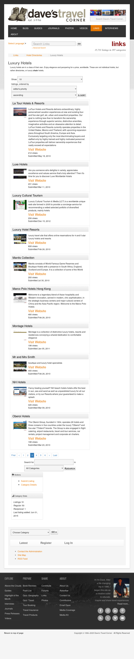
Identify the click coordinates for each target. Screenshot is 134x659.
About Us (64, 585)
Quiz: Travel (28, 600)
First (13, 455)
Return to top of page (13, 633)
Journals (9, 608)
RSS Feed (22, 558)
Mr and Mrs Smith (24, 357)
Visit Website (37, 149)
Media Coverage (67, 610)
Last (55, 455)
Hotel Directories (34, 55)
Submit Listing (27, 480)
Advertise (64, 590)
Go (79, 43)
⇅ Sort (82, 95)
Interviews (9, 603)
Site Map (22, 555)
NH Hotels (19, 382)
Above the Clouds (13, 585)
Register (46, 543)
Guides (8, 590)
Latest (23, 543)
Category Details (29, 484)
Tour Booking (29, 605)
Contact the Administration (30, 551)
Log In (68, 543)
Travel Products (30, 614)
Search (71, 468)
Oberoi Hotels (21, 416)
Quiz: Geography (31, 595)
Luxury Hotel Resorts (26, 229)
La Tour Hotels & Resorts (28, 103)
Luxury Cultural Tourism (28, 195)
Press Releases (12, 613)
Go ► (54, 531)
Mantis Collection (23, 257)
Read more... (123, 603)
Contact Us (65, 595)
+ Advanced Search (39, 48)
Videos (8, 618)
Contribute (46, 585)
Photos (44, 600)
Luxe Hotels (20, 164)
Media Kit (64, 614)
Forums (45, 590)
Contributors (65, 600)
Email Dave (65, 605)
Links (15, 55)
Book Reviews (29, 585)
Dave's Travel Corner (47, 14)
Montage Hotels (22, 326)
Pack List (27, 590)
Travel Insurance (30, 610)
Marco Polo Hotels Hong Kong (32, 288)
